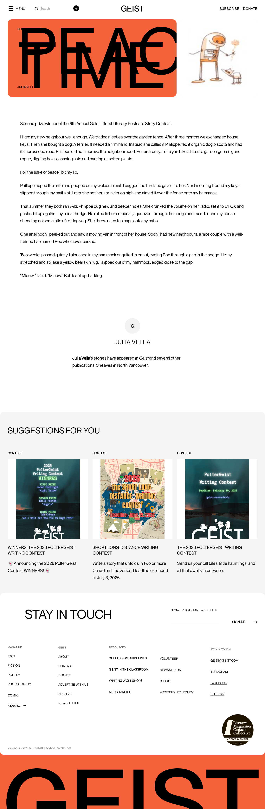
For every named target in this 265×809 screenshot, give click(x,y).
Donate (250, 8)
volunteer (169, 658)
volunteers (170, 647)
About (63, 657)
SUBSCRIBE (229, 8)
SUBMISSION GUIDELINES (128, 658)
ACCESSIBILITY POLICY (177, 692)
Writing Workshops (126, 681)
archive (65, 694)
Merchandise (120, 692)
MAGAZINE (15, 647)
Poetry (14, 675)
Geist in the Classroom (128, 669)
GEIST (62, 647)
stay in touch (220, 649)
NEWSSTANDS (170, 670)
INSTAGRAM (219, 672)
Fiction (14, 665)
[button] (18, 8)
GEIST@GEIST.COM (224, 660)
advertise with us (73, 684)
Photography (19, 684)
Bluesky (217, 694)
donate (64, 675)
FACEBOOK (218, 683)
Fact (11, 656)
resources (117, 647)
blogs (165, 681)
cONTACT (65, 666)
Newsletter (68, 703)
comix (13, 695)
